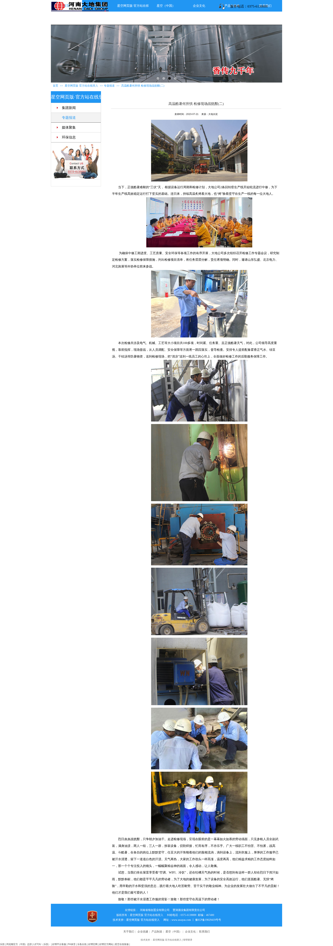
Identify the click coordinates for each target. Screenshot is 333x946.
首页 (55, 85)
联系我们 (204, 931)
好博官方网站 (106, 944)
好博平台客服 (59, 944)
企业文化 (190, 931)
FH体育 (72, 944)
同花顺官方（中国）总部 (19, 944)
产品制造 (156, 931)
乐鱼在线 (82, 944)
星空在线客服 (122, 944)
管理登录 (187, 939)
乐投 (2, 944)
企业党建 (142, 931)
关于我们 (128, 931)
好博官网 (93, 944)
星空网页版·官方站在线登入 (167, 939)
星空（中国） (174, 931)
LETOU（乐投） (42, 944)
